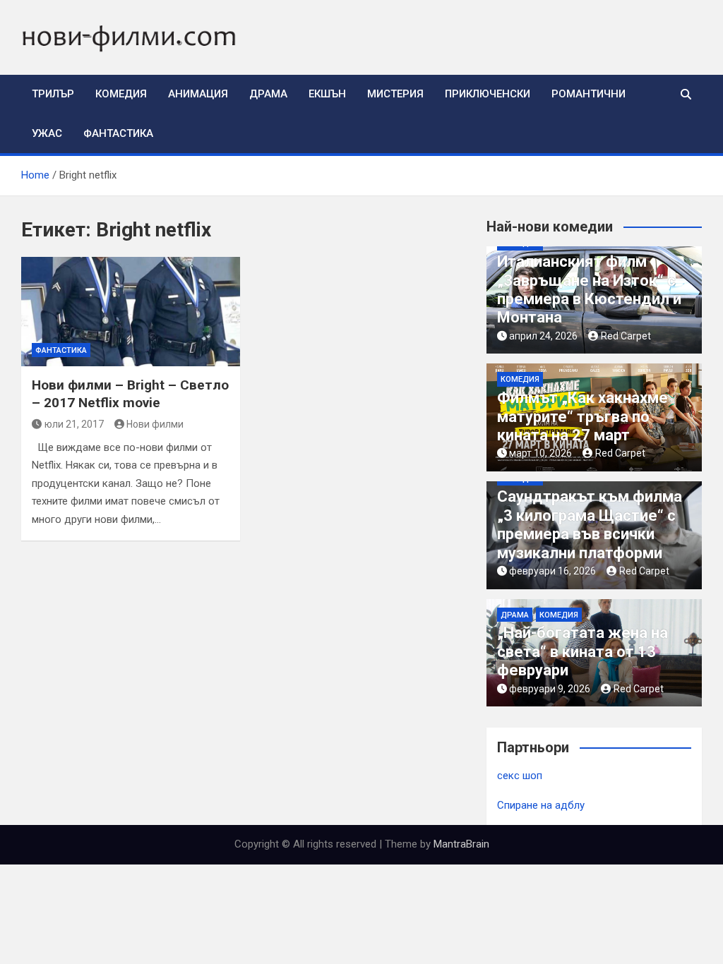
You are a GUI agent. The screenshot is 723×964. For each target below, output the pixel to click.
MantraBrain (461, 844)
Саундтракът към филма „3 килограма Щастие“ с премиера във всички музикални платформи (589, 524)
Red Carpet (626, 336)
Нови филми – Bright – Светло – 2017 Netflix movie (130, 394)
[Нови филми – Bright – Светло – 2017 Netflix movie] (130, 311)
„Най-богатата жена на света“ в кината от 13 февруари (582, 651)
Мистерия (395, 94)
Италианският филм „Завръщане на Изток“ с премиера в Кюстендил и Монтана (589, 289)
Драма (268, 94)
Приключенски (487, 94)
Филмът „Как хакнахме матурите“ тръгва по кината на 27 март (582, 416)
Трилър (53, 94)
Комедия (121, 94)
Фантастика (118, 133)
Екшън (327, 94)
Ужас (47, 133)
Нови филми (155, 424)
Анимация (198, 94)
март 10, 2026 (540, 453)
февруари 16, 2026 (552, 571)
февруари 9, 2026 (549, 688)
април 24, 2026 (543, 336)
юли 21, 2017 (74, 424)
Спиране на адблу (541, 805)
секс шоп (519, 775)
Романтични (588, 94)
